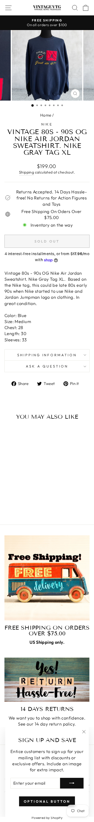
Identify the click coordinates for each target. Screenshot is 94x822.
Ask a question (47, 366)
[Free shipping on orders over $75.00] (47, 577)
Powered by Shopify (47, 817)
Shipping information (47, 355)
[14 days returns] (47, 680)
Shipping (26, 172)
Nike (47, 124)
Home (45, 115)
